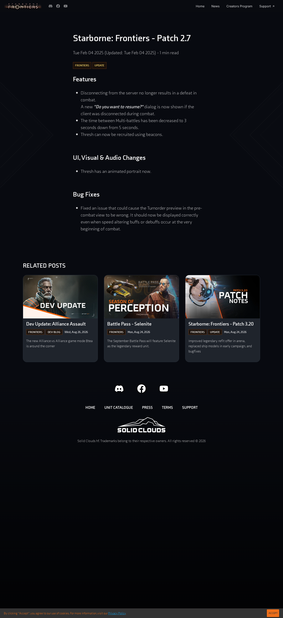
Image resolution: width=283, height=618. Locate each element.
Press (147, 407)
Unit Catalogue (118, 407)
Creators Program (239, 6)
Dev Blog (54, 332)
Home (200, 6)
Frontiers (82, 65)
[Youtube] (65, 6)
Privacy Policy (117, 613)
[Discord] (50, 6)
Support (265, 6)
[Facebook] (58, 6)
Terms (167, 407)
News (215, 6)
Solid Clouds (141, 424)
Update (99, 65)
